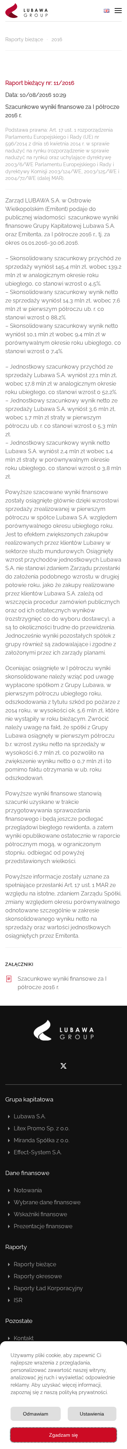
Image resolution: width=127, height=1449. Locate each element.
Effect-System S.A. (38, 1152)
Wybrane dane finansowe (47, 1202)
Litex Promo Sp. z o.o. (41, 1128)
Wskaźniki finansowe (40, 1214)
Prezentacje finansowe (43, 1226)
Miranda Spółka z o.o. (41, 1140)
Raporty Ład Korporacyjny (48, 1288)
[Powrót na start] (26, 10)
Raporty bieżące (35, 1264)
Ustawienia (92, 1414)
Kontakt (24, 1338)
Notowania (28, 1190)
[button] (118, 10)
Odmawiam (35, 1414)
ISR (18, 1300)
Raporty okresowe (38, 1276)
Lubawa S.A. (30, 1116)
